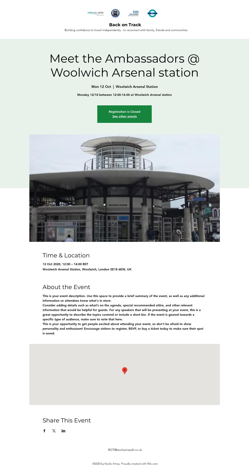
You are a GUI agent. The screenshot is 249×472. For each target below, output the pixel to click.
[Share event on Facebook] (44, 430)
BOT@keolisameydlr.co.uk (125, 450)
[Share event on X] (54, 430)
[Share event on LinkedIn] (63, 430)
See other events (124, 116)
